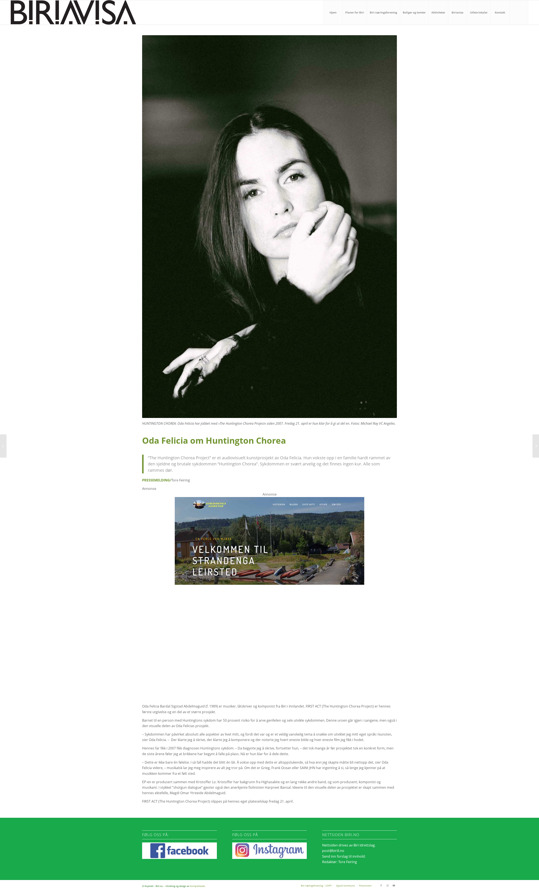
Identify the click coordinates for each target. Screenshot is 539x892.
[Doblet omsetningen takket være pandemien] (3, 446)
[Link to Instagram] (387, 885)
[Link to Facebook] (381, 885)
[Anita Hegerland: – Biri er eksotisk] (535, 446)
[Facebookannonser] (269, 653)
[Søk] (518, 12)
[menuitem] (332, 12)
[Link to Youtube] (394, 885)
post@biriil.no (333, 850)
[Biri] (73, 12)
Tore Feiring (347, 862)
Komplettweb (197, 886)
